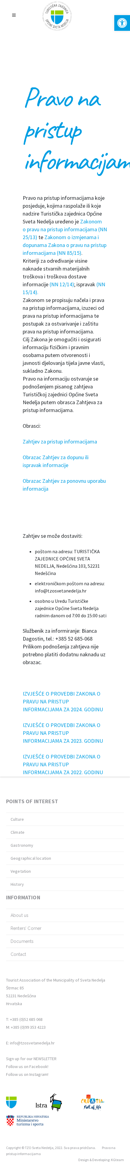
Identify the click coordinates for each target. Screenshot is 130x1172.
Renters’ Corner (26, 928)
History (17, 884)
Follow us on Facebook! (27, 1066)
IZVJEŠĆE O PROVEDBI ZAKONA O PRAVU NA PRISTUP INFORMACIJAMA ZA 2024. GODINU (63, 701)
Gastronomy (22, 845)
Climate (17, 832)
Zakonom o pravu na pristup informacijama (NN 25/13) (65, 229)
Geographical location (31, 858)
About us (19, 915)
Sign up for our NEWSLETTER (31, 1058)
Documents (22, 941)
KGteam (117, 1159)
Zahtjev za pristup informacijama (60, 441)
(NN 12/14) (62, 284)
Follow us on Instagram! (27, 1074)
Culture (17, 819)
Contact (18, 954)
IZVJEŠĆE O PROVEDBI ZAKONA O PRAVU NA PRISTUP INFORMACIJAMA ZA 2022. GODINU (63, 764)
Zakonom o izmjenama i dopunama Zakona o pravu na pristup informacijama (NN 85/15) (64, 245)
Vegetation (21, 871)
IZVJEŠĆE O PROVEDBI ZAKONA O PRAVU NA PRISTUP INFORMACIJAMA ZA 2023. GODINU (63, 733)
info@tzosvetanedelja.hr (32, 1043)
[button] (122, 23)
